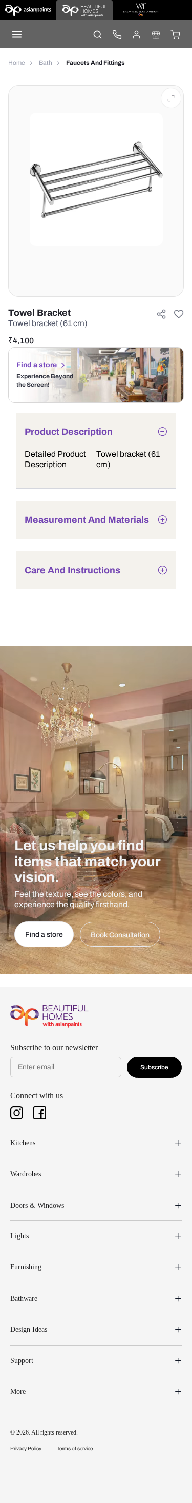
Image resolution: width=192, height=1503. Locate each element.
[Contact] (116, 34)
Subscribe (154, 1067)
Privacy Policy (25, 1448)
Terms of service (75, 1448)
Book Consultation (120, 935)
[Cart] (175, 34)
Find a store (36, 365)
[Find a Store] (155, 34)
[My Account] (136, 34)
